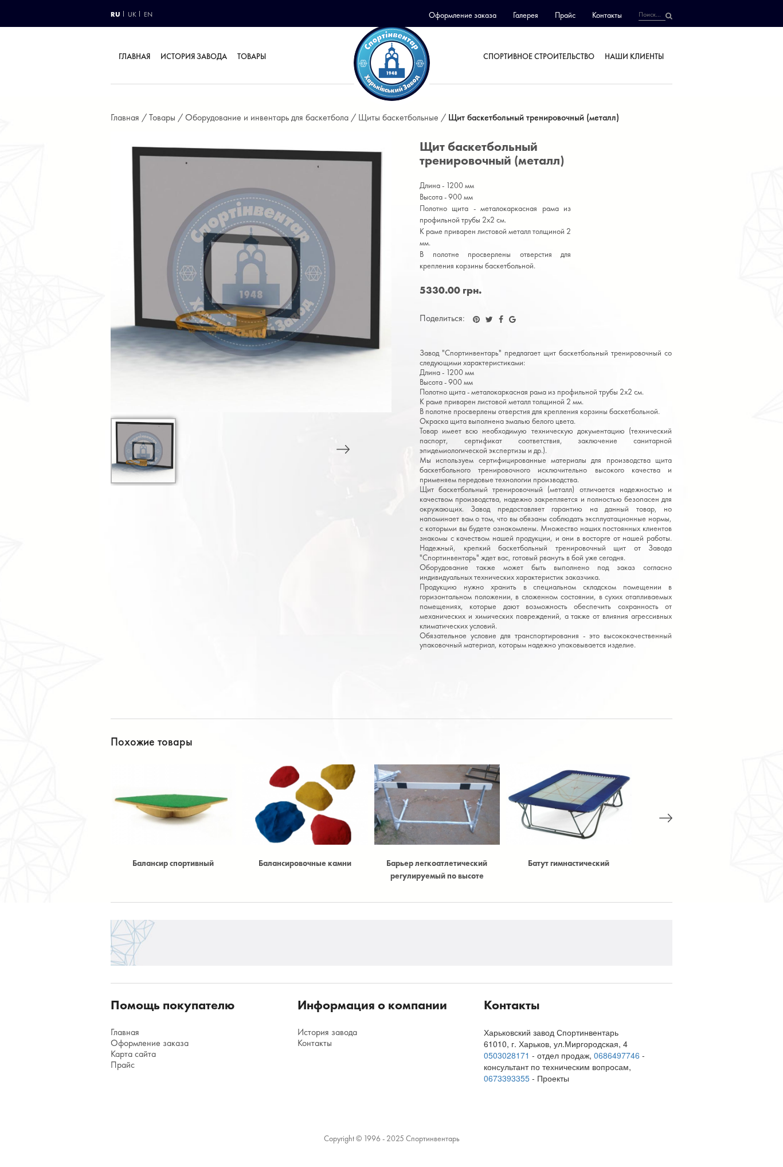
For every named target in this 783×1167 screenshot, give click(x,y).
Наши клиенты (635, 56)
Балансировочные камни (305, 863)
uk (132, 14)
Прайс (565, 15)
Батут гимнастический (568, 863)
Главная (133, 56)
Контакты (607, 15)
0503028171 (507, 1055)
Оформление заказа (462, 15)
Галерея (525, 15)
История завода (193, 56)
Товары (251, 56)
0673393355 (507, 1078)
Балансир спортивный (173, 863)
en (148, 14)
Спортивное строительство (538, 56)
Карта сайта (133, 1053)
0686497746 (617, 1055)
